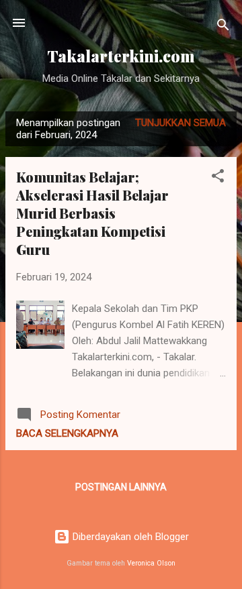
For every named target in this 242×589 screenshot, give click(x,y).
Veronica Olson (151, 563)
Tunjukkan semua (180, 123)
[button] (218, 178)
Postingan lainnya (121, 487)
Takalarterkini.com (121, 56)
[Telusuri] (223, 27)
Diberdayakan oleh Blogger (129, 537)
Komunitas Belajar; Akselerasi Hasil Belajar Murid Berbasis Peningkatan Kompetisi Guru (92, 213)
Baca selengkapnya (67, 433)
